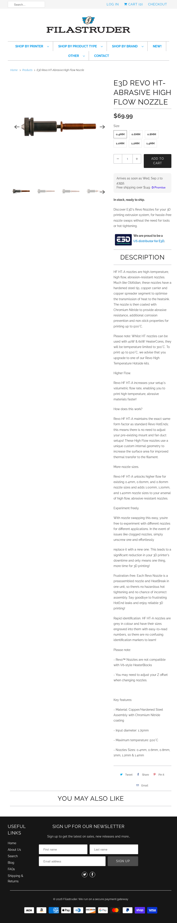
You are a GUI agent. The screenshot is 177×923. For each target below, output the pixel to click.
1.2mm (135, 143)
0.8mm (151, 134)
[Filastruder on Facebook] (92, 874)
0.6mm (135, 134)
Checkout (157, 4)
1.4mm (150, 143)
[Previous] (17, 127)
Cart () (135, 4)
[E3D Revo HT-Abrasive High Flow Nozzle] (59, 127)
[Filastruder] (88, 26)
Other (74, 56)
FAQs (11, 869)
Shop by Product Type (78, 46)
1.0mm (120, 143)
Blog (11, 862)
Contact (101, 56)
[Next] (102, 127)
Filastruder (70, 899)
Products (27, 70)
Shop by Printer (30, 46)
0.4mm (120, 134)
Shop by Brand (125, 46)
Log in (113, 4)
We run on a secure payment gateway (103, 899)
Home (12, 843)
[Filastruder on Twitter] (84, 874)
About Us (14, 849)
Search (13, 856)
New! (157, 46)
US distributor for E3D (148, 241)
